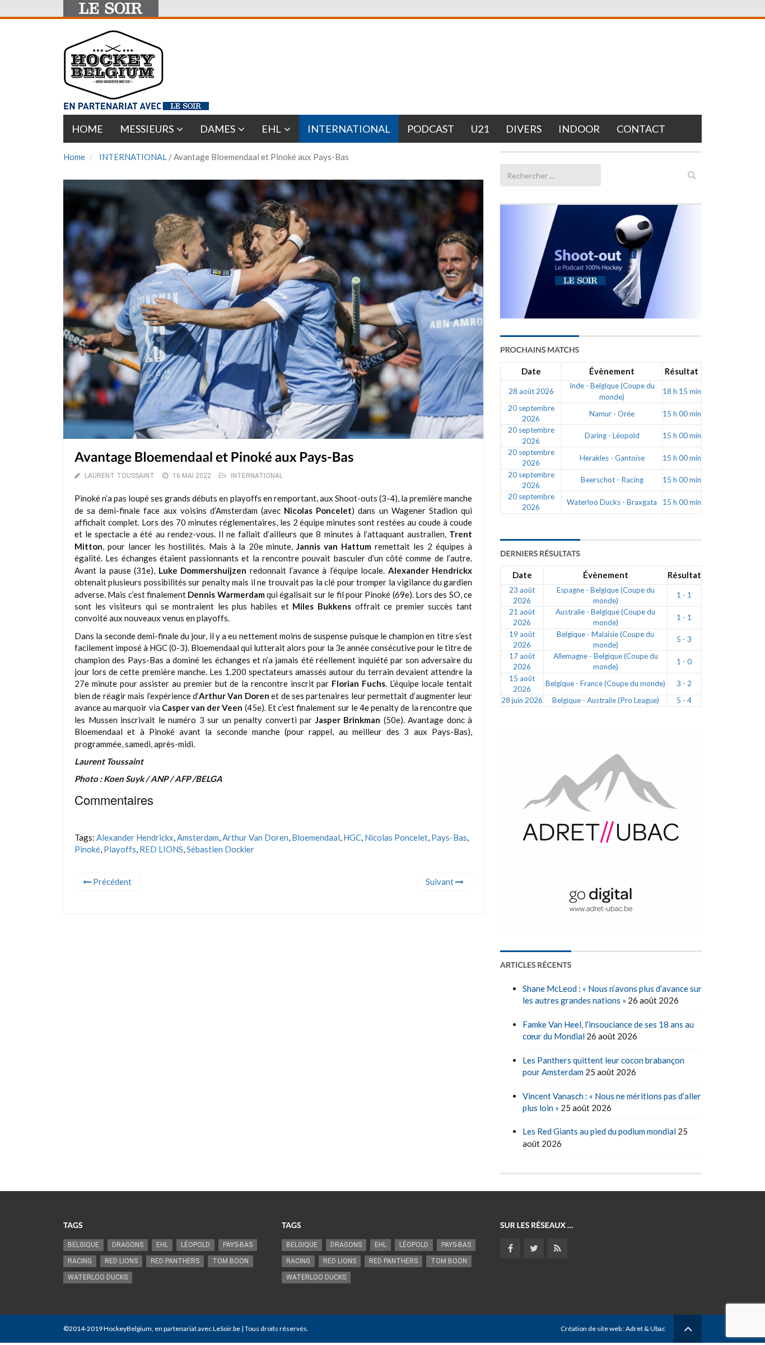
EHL (271, 129)
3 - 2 (684, 683)
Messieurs (147, 129)
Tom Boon (230, 1261)
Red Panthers (175, 1261)
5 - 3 (684, 639)
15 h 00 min (682, 413)
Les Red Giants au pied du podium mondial (599, 1131)
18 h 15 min (682, 391)
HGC (352, 837)
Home (87, 129)
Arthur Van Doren (255, 837)
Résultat (681, 371)
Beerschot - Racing (612, 479)
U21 (480, 129)
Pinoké (87, 849)
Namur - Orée (612, 413)
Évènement (612, 371)
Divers (524, 129)
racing (80, 1261)
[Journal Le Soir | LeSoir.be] (110, 8)
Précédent (111, 882)
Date (531, 371)
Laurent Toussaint (120, 476)
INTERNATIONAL (133, 157)
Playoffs (120, 849)
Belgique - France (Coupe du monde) (605, 683)
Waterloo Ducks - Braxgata (612, 502)
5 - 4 (684, 700)
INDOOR (579, 129)
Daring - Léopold (612, 435)
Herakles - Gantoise (612, 457)
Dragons (127, 1245)
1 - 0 (684, 661)
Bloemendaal (316, 837)
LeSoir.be (226, 1328)
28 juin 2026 (522, 700)
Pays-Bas (449, 837)
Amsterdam (198, 837)
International (348, 129)
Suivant (440, 882)
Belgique (83, 1245)
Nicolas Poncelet (396, 837)
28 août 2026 (531, 391)
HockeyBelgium (128, 1328)
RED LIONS (161, 849)
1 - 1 (684, 595)
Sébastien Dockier (220, 849)
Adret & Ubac (645, 1328)
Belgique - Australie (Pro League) (605, 700)
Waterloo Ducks (98, 1277)
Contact (641, 129)
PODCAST (430, 129)
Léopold (195, 1245)
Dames (217, 129)
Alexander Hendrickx (135, 837)
